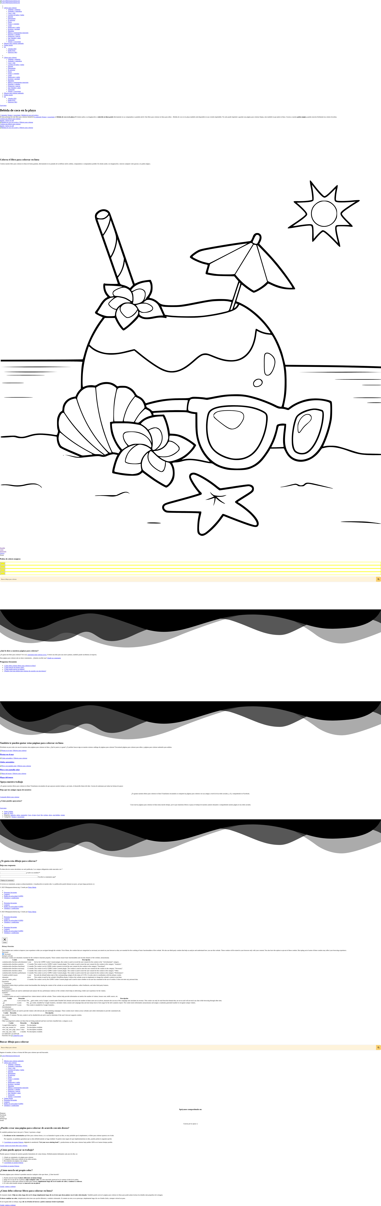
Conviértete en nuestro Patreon (13, 1142)
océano (45, 815)
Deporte (10, 17)
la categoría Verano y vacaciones (44, 117)
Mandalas (11, 31)
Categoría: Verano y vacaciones (10, 115)
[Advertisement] (59, 142)
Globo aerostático (7, 762)
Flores (10, 22)
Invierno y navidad (14, 29)
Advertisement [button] (6, 1007)
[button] (190, 1113)
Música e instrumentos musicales (18, 33)
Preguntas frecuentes (10, 892)
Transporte (11, 40)
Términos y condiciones (11, 898)
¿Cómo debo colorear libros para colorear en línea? (20, 665)
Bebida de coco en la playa (30, 115)
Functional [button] (5, 981)
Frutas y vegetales (13, 24)
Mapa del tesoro (6, 777)
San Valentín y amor (14, 38)
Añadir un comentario (54, 658)
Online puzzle (8, 45)
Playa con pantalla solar (10, 770)
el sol (38, 815)
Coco (29, 815)
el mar (34, 815)
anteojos (13, 815)
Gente (10, 25)
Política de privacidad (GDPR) (13, 896)
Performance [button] (6, 987)
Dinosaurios (11, 18)
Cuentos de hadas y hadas (16, 15)
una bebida (56, 815)
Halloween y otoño (14, 27)
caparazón (24, 815)
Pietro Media (32, 887)
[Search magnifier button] (378, 579)
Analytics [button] (5, 992)
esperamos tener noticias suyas (37, 655)
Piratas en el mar (7, 754)
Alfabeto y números (14, 9)
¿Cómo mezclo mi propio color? (14, 667)
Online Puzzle (8, 1098)
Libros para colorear (10, 8)
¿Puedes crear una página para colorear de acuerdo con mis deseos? (25, 671)
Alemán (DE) (12, 49)
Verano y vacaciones (14, 41)
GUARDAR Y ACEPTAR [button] (10, 1034)
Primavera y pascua (14, 36)
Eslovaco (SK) (12, 52)
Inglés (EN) (11, 50)
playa (50, 815)
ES (5, 47)
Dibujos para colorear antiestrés (14, 43)
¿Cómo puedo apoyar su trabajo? (14, 669)
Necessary (7, 954)
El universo (11, 20)
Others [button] (4, 1017)
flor (42, 815)
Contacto (7, 894)
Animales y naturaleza (15, 11)
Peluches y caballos (14, 34)
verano (63, 815)
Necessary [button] (5, 952)
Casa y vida (11, 13)
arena (18, 815)
